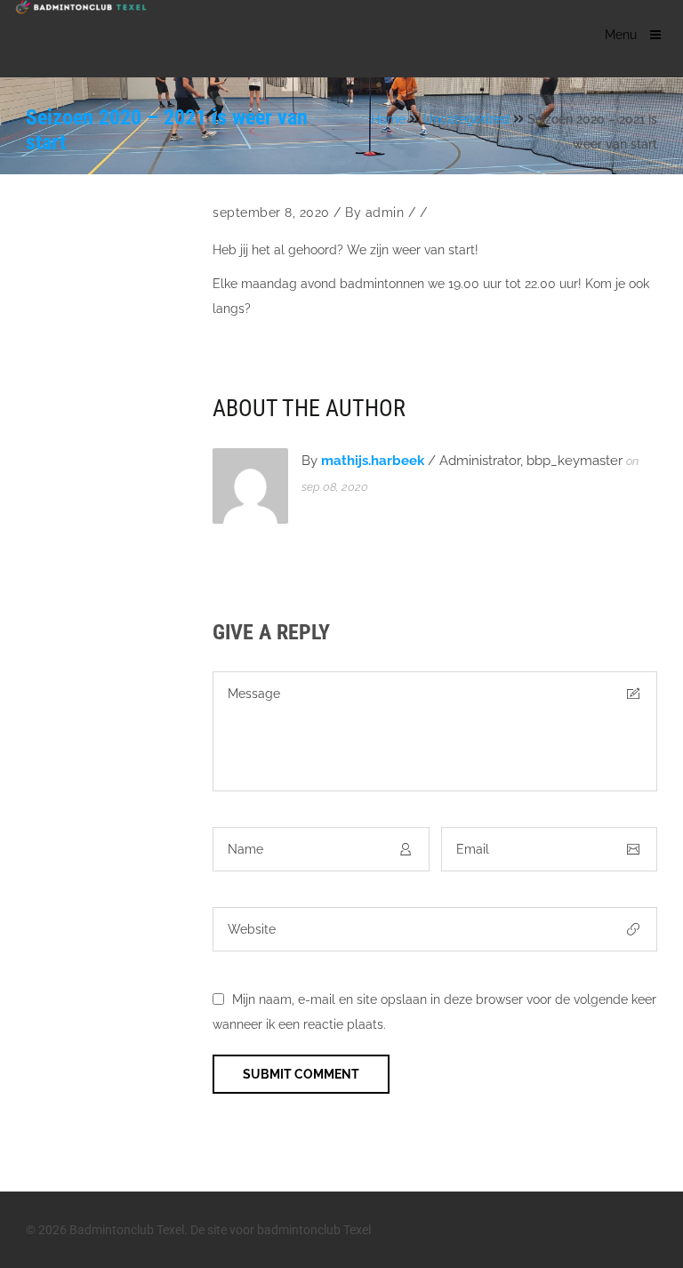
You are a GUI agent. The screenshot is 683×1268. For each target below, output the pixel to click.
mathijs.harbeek (372, 461)
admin (385, 212)
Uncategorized (466, 119)
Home (388, 119)
